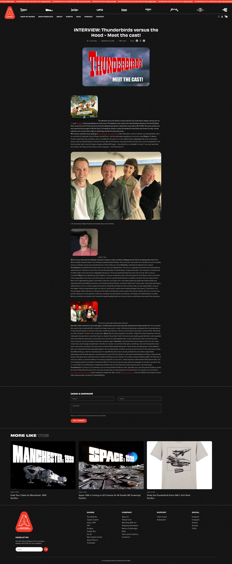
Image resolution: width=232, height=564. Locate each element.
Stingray (90, 528)
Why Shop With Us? (129, 522)
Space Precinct (92, 540)
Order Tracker (162, 516)
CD (72, 123)
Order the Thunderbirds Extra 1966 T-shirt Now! (168, 495)
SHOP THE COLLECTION (35, 1)
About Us (125, 516)
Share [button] (132, 41)
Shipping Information (130, 525)
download (79, 123)
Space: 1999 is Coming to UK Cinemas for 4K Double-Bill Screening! (110, 495)
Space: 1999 (91, 522)
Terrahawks (91, 543)
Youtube (195, 525)
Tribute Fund (126, 519)
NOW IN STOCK (140, 1)
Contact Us (126, 537)
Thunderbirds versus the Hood (108, 134)
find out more (63, 1)
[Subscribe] (46, 549)
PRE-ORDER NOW (102, 1)
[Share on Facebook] (137, 41)
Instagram (195, 519)
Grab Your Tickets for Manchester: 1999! (28, 495)
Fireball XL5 (91, 531)
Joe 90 (89, 534)
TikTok (194, 528)
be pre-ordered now (127, 372)
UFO (88, 525)
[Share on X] (140, 41)
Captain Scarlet (92, 519)
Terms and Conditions (130, 534)
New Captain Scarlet (94, 537)
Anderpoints (161, 519)
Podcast (195, 522)
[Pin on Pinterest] (144, 41)
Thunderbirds (92, 516)
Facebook (195, 516)
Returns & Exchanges (129, 528)
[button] (61, 16)
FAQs (124, 531)
